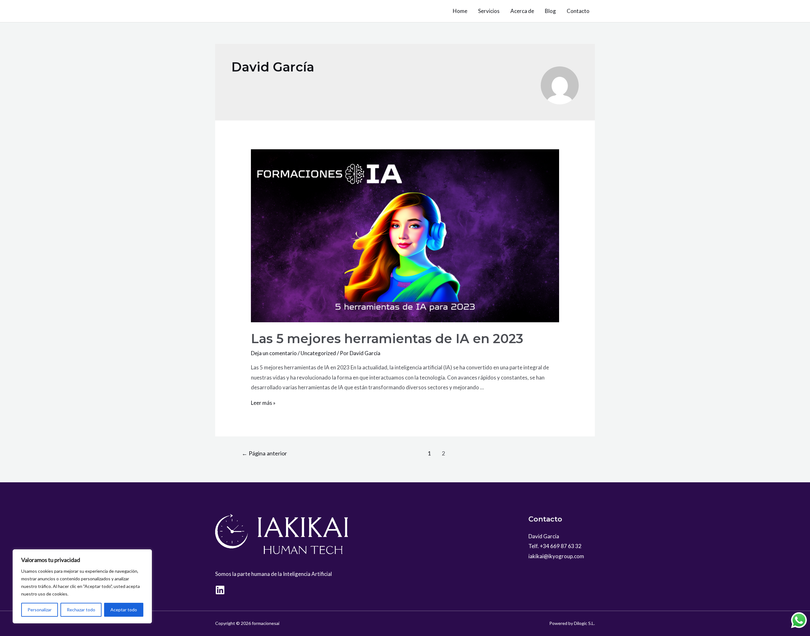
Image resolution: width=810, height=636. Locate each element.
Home (460, 11)
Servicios (489, 11)
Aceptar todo (123, 609)
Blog (550, 11)
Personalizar (40, 609)
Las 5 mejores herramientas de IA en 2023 (387, 338)
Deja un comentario (274, 353)
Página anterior (264, 453)
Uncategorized (318, 353)
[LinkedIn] (220, 590)
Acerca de (522, 11)
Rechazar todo (81, 609)
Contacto (578, 11)
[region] (82, 586)
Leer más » (263, 402)
